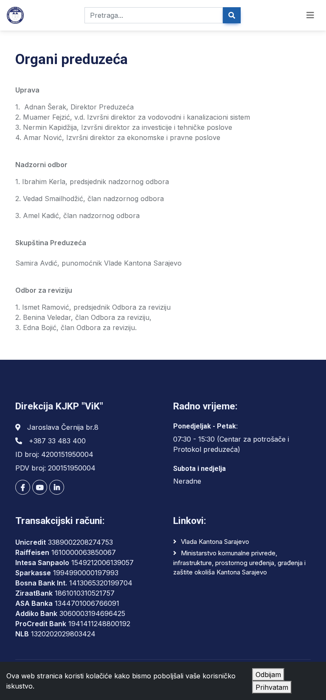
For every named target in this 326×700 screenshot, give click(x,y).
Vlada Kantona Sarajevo (215, 542)
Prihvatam (272, 687)
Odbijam (268, 674)
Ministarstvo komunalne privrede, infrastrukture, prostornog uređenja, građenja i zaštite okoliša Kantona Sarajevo (239, 562)
